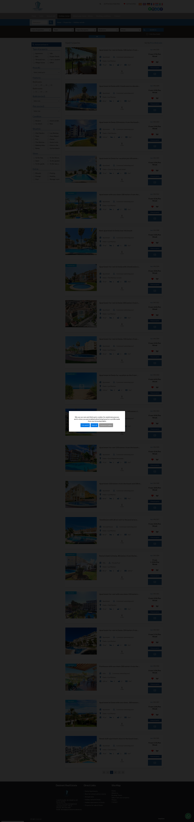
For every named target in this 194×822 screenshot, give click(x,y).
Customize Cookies (106, 425)
